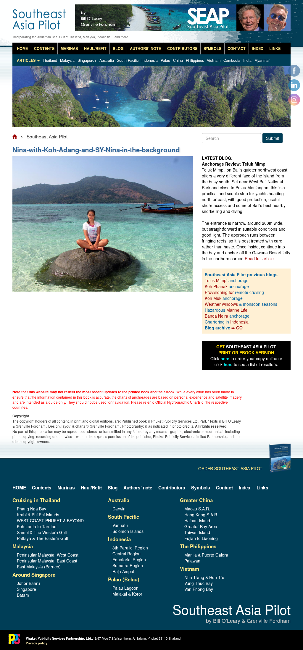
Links (275, 48)
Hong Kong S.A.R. (201, 515)
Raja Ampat (123, 571)
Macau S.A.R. (197, 509)
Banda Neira (216, 316)
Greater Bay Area (200, 526)
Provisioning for (220, 292)
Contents (44, 48)
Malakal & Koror (127, 594)
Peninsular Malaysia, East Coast (47, 561)
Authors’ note (145, 48)
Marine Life (236, 310)
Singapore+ (87, 60)
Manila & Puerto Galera (206, 555)
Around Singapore (33, 574)
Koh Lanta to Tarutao (37, 526)
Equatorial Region (129, 559)
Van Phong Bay (198, 589)
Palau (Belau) (123, 579)
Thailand (50, 60)
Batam (23, 595)
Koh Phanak (216, 286)
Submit (272, 138)
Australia (106, 60)
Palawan (192, 561)
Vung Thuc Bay (198, 583)
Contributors (182, 48)
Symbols (212, 48)
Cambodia (231, 60)
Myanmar (262, 60)
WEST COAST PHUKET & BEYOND (50, 520)
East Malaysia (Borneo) (39, 567)
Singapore (26, 589)
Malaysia (67, 60)
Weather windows (222, 304)
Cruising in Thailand (36, 500)
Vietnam (213, 60)
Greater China (196, 500)
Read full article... (261, 258)
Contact (237, 48)
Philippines (195, 60)
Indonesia (149, 60)
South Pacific (127, 60)
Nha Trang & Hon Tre (204, 577)
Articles (27, 60)
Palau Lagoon (125, 588)
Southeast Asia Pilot (232, 613)
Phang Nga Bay (31, 509)
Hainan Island (197, 520)
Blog (118, 48)
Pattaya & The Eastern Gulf (42, 538)
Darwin (118, 509)
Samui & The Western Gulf (42, 532)
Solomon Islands (128, 531)
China (178, 60)
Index (257, 48)
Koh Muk (213, 298)
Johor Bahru (28, 583)
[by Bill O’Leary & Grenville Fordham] (39, 15)
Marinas (69, 48)
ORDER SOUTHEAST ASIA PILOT (230, 468)
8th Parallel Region (130, 548)
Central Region (126, 554)
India (247, 60)
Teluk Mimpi (216, 280)
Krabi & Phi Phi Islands (38, 515)
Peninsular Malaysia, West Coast (47, 555)
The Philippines (198, 546)
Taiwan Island (197, 532)
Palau (165, 60)
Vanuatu (120, 525)
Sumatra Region (127, 565)
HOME (22, 48)
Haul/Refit (95, 48)
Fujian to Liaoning (201, 538)
